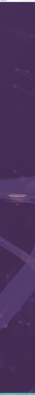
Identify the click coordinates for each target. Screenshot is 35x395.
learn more (17, 204)
